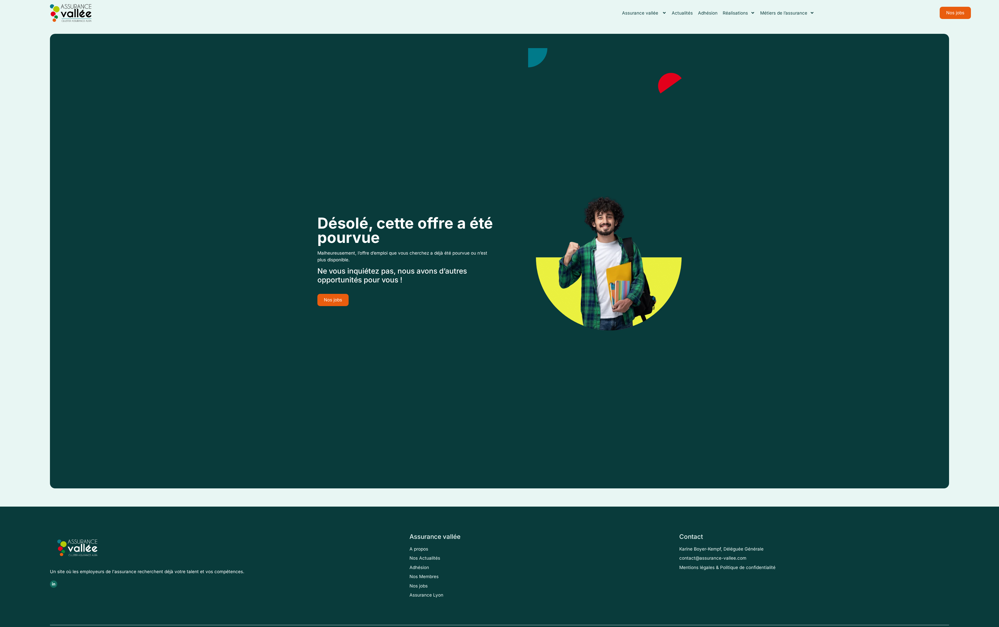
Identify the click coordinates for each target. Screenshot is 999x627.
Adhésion (708, 13)
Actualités (682, 13)
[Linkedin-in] (53, 584)
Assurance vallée (640, 13)
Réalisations (735, 13)
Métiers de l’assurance (783, 13)
